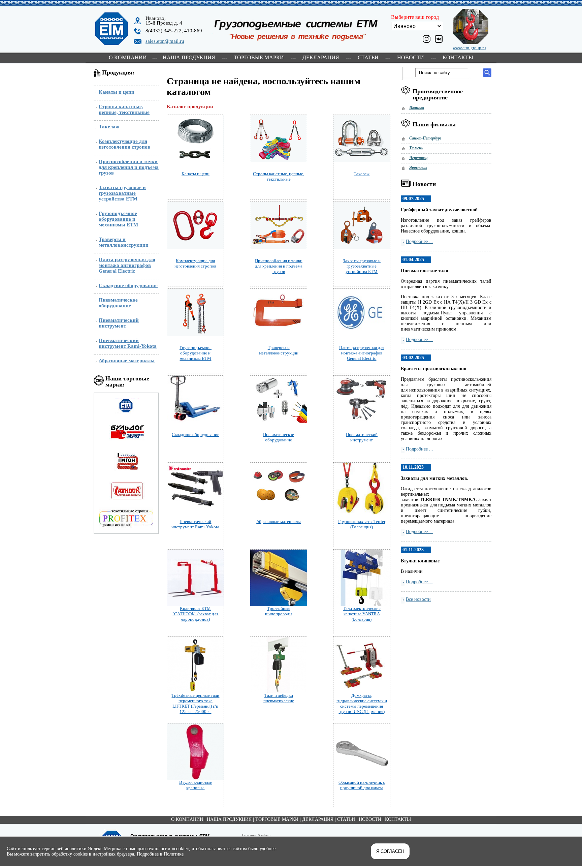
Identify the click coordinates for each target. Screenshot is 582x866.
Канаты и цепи (116, 92)
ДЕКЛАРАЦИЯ (320, 57)
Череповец (418, 157)
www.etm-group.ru (469, 47)
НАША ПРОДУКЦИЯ (189, 57)
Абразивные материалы (127, 360)
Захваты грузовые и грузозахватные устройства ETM (122, 193)
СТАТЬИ (368, 57)
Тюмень (416, 148)
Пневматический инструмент (119, 323)
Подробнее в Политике (160, 854)
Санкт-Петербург (425, 138)
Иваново (416, 107)
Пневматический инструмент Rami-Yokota (128, 343)
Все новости (418, 599)
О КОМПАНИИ (128, 57)
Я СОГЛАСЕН (390, 851)
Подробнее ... (419, 241)
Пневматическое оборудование (118, 302)
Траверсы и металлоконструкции (124, 242)
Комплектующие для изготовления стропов (124, 144)
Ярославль (418, 167)
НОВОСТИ (410, 57)
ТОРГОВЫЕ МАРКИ (259, 57)
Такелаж (109, 126)
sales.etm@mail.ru (165, 41)
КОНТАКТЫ (458, 57)
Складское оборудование (128, 285)
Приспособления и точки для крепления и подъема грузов (129, 167)
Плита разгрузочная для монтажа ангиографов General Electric (127, 265)
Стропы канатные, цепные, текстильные (124, 109)
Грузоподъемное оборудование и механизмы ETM (118, 219)
